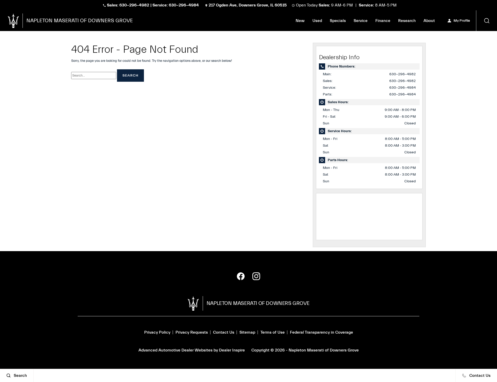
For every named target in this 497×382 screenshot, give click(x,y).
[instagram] (256, 276)
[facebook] (240, 276)
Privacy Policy (157, 332)
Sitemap (247, 332)
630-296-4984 (402, 88)
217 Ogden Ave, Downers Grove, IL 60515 (248, 5)
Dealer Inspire (232, 350)
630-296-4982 (402, 74)
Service (361, 20)
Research (407, 21)
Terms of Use (272, 332)
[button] (486, 20)
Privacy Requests (192, 332)
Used (317, 20)
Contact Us (223, 332)
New (300, 20)
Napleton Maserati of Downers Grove (324, 350)
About (429, 20)
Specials (338, 20)
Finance (382, 20)
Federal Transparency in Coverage (321, 332)
